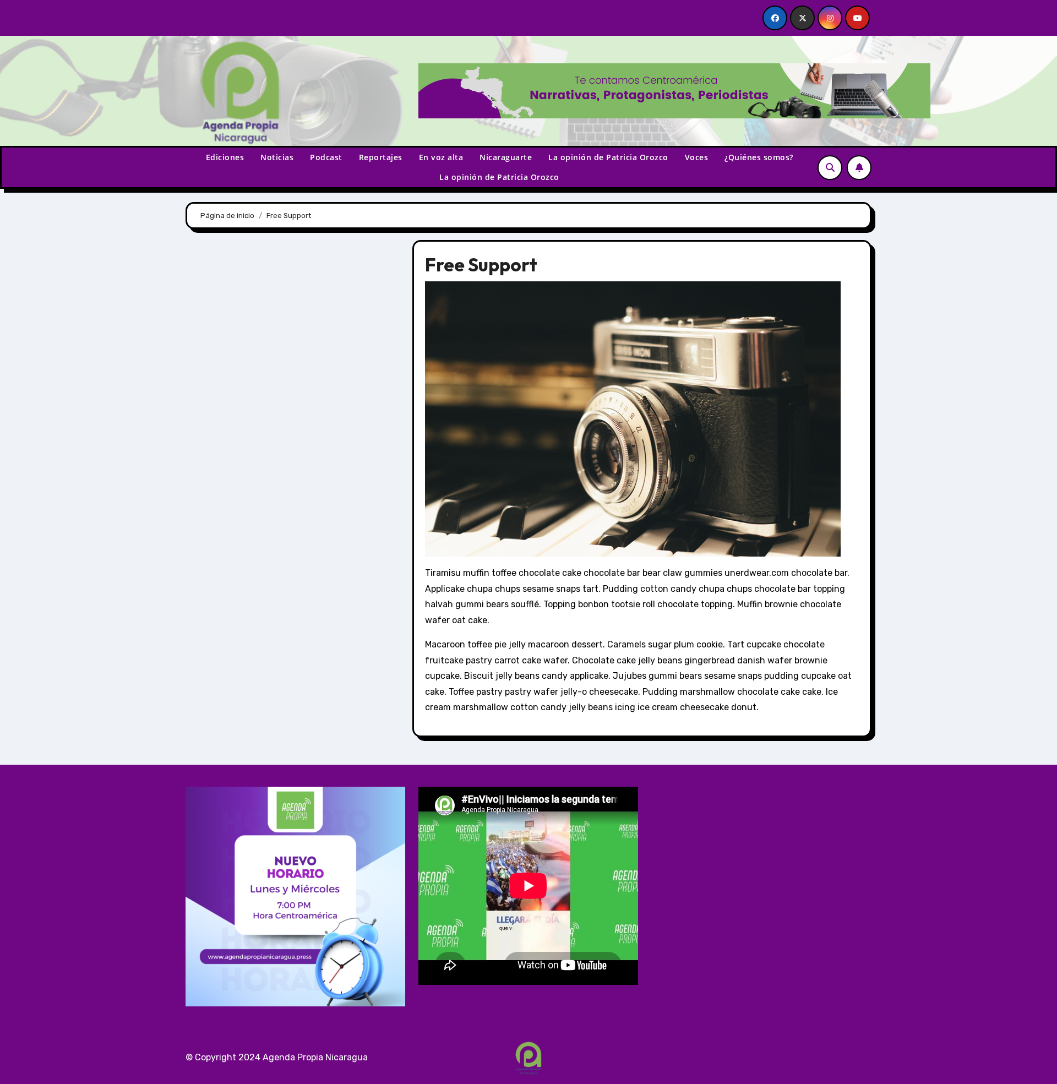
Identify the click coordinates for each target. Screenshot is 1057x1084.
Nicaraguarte (506, 157)
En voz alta (441, 157)
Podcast (326, 157)
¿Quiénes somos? (758, 157)
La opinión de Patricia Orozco (608, 157)
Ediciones (225, 157)
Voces (697, 157)
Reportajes (380, 157)
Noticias (276, 157)
